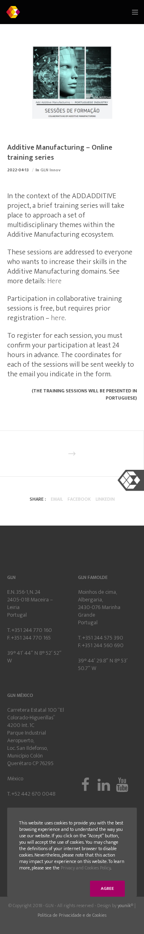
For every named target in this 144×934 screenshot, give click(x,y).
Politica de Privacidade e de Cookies (72, 915)
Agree (107, 888)
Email (57, 499)
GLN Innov (50, 170)
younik (124, 906)
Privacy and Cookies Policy (85, 868)
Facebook (79, 499)
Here (54, 281)
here (58, 318)
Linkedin (105, 499)
